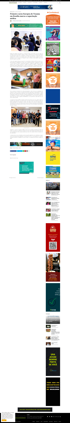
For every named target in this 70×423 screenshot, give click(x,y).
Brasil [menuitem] (24, 2)
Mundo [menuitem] (40, 2)
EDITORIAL (51, 421)
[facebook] (47, 416)
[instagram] (55, 0)
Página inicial (12, 11)
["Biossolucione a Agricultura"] (48, 326)
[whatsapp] (58, 416)
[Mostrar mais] (29, 151)
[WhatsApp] (23, 151)
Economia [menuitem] (35, 2)
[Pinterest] (25, 151)
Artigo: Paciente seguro (54, 343)
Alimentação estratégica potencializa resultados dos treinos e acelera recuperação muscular (55, 331)
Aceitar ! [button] (4, 420)
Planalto (10, 0)
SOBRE (34, 421)
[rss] (60, 0)
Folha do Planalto (18, 421)
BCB (42, 0)
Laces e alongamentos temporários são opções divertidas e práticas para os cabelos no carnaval (55, 204)
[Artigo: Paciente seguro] (48, 343)
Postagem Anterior (13, 177)
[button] (57, 2)
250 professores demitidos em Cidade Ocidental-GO (55, 198)
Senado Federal (23, 0)
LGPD (41, 421)
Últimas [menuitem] (20, 2)
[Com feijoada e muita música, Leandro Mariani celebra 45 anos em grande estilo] (48, 338)
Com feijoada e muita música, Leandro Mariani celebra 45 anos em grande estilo (55, 338)
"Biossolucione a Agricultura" (54, 326)
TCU (34, 0)
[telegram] (59, 0)
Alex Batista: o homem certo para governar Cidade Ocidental (55, 210)
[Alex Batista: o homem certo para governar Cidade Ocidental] (48, 210)
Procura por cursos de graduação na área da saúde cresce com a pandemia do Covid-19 (55, 193)
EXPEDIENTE (46, 421)
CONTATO (37, 421)
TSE (38, 0)
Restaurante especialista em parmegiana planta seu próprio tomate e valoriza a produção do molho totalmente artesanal (55, 216)
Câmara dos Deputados (29, 0)
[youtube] (56, 0)
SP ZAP (60, 421)
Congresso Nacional (17, 0)
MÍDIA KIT (55, 421)
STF (12, 0)
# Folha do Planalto (18, 11)
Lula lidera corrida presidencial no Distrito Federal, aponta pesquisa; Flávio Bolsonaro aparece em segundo (53, 319)
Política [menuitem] (29, 2)
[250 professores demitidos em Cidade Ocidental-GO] (48, 198)
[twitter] (49, 416)
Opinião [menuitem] (45, 2)
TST (40, 0)
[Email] (27, 151)
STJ (36, 0)
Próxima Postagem (40, 177)
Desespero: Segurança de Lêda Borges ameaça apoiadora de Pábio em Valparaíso (53, 185)
